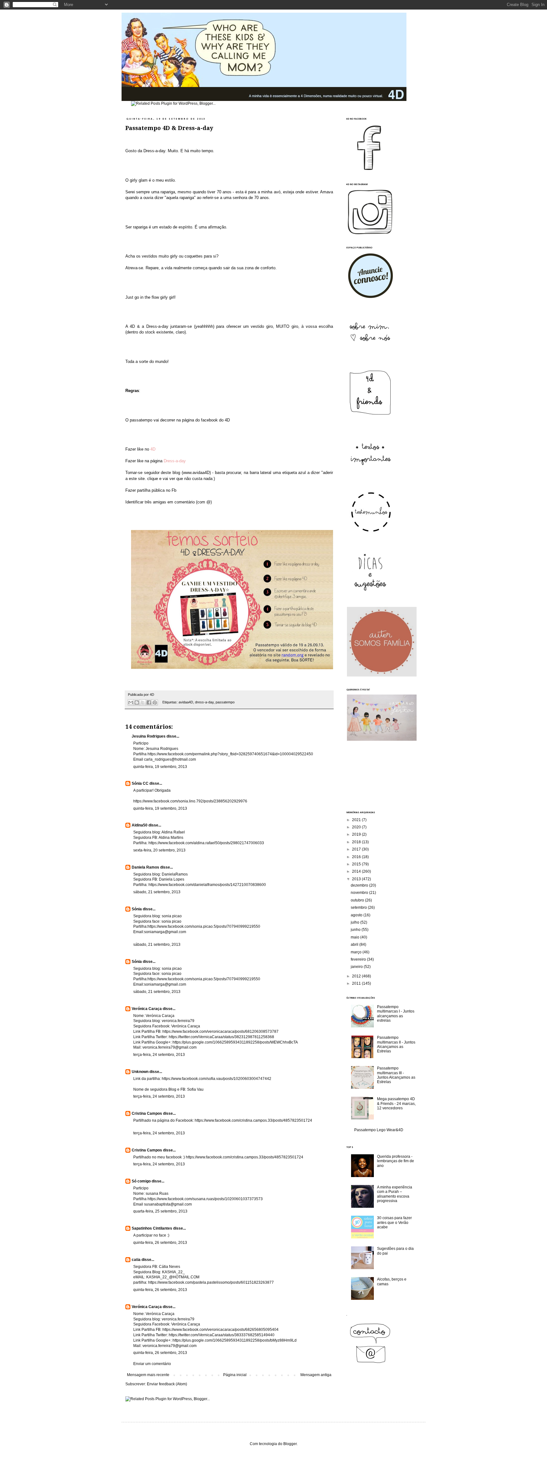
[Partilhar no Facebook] (149, 702)
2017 (357, 849)
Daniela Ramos (145, 867)
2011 (357, 983)
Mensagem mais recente (148, 1375)
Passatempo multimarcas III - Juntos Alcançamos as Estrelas (396, 1075)
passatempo (225, 702)
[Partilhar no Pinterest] (155, 702)
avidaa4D (186, 702)
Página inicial (235, 1375)
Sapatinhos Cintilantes (152, 1228)
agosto (357, 915)
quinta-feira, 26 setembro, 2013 (160, 1242)
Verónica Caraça (147, 1009)
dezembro (360, 885)
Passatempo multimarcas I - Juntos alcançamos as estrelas (395, 1014)
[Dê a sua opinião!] (137, 702)
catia (136, 1259)
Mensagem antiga (315, 1375)
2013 (357, 879)
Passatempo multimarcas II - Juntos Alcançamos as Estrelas (396, 1044)
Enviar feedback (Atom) (167, 1384)
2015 (357, 864)
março (356, 952)
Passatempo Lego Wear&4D (378, 1130)
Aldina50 (140, 825)
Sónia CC (140, 783)
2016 (357, 857)
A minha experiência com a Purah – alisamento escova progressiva (394, 1194)
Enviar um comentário (152, 1364)
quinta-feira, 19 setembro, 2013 (160, 766)
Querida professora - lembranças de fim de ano (395, 1161)
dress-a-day (204, 702)
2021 (357, 820)
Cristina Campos (147, 1113)
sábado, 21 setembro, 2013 (156, 892)
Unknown (140, 1071)
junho (356, 929)
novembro (360, 892)
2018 (357, 842)
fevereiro (359, 959)
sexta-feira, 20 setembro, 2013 (159, 850)
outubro (358, 900)
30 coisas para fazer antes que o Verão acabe (394, 1222)
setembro (359, 907)
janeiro (357, 966)
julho (355, 922)
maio (355, 937)
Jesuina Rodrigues (149, 736)
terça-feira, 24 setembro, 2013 (159, 1054)
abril (355, 944)
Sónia (137, 909)
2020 (357, 827)
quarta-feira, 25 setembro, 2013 (160, 1211)
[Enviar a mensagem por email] (131, 702)
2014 (357, 871)
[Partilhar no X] (143, 702)
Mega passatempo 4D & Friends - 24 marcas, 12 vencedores (396, 1103)
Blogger (290, 1444)
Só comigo (141, 1181)
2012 (357, 976)
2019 (357, 834)
